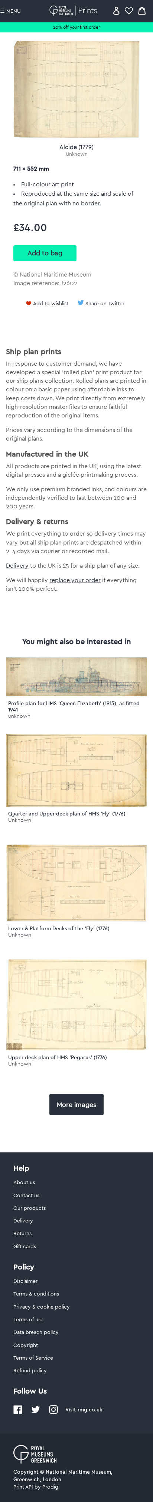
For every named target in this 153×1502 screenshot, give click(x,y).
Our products (29, 1208)
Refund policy (30, 1370)
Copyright (25, 1345)
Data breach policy (36, 1332)
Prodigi (50, 1487)
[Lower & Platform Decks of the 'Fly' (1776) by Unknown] (76, 920)
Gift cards (24, 1246)
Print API (23, 1487)
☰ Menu (10, 11)
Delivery (17, 566)
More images (76, 1104)
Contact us (26, 1195)
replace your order (75, 580)
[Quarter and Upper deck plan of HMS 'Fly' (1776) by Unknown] (76, 805)
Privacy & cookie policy (41, 1307)
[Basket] (141, 11)
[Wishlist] (129, 11)
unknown (19, 716)
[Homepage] (74, 10)
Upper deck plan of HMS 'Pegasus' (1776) (57, 1057)
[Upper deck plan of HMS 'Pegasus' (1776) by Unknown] (76, 1049)
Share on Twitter (104, 303)
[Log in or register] (116, 11)
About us (24, 1182)
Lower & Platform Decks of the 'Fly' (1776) (59, 928)
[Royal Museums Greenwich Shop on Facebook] (17, 1412)
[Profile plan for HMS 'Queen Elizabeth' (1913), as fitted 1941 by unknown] (76, 695)
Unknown (77, 154)
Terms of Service (33, 1358)
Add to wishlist (50, 303)
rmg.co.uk (90, 1409)
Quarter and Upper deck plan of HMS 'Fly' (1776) (67, 813)
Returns (22, 1233)
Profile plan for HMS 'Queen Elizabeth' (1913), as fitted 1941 (74, 706)
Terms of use (28, 1319)
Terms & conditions (36, 1294)
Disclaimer (25, 1281)
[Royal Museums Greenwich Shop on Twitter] (35, 1412)
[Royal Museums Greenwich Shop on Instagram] (53, 1412)
